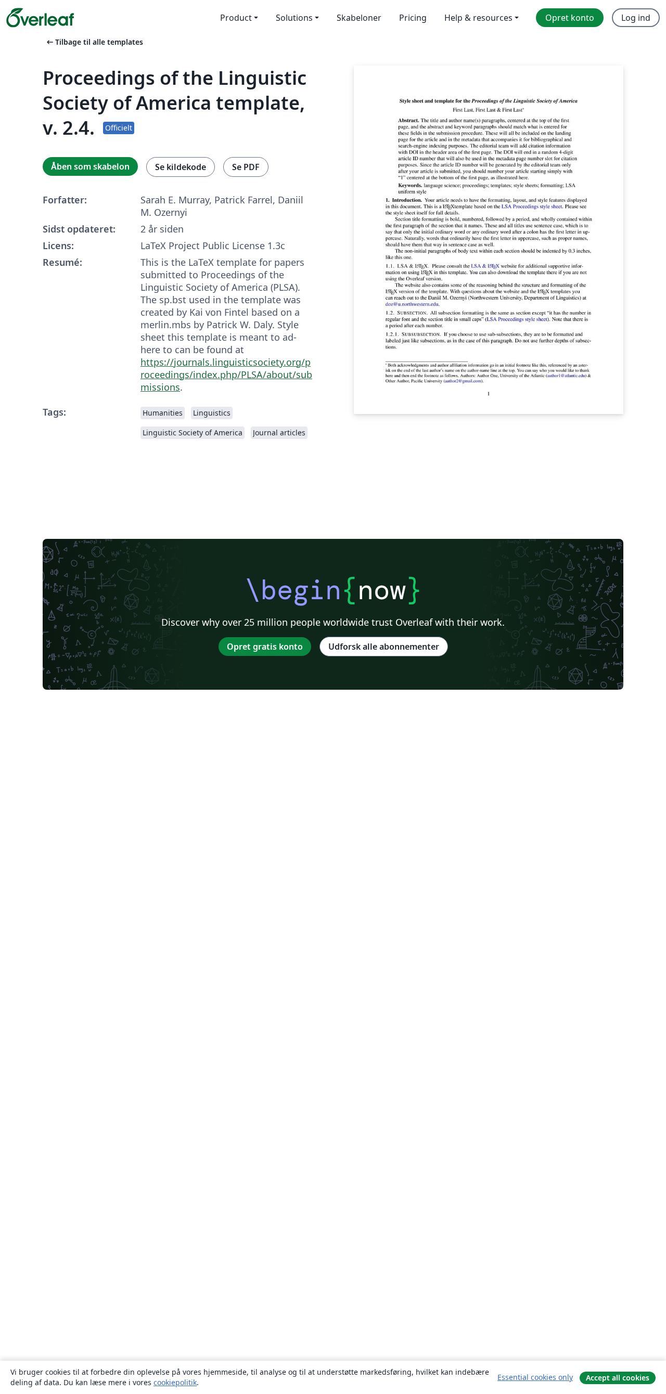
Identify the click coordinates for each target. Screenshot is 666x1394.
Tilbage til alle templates (94, 42)
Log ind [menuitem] (635, 17)
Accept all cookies (617, 1378)
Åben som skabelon (90, 166)
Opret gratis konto (265, 646)
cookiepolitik (175, 1382)
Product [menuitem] (236, 17)
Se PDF (246, 167)
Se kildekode (180, 167)
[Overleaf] (40, 17)
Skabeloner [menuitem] (359, 17)
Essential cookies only (535, 1377)
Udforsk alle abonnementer (383, 646)
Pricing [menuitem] (413, 17)
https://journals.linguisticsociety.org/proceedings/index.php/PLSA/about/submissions (226, 374)
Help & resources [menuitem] (478, 17)
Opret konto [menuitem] (569, 17)
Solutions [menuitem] (294, 17)
